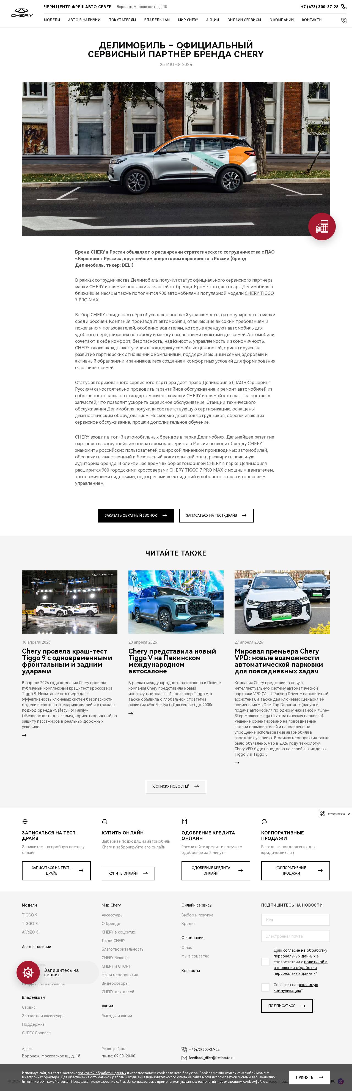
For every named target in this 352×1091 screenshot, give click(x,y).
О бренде (111, 923)
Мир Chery (188, 20)
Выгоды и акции (117, 1016)
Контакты (312, 20)
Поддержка (33, 1024)
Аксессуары (112, 915)
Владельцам (157, 20)
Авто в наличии (84, 20)
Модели (52, 20)
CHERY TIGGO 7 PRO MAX (196, 470)
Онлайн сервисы (244, 20)
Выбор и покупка (197, 915)
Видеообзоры (115, 983)
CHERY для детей (118, 992)
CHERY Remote (115, 958)
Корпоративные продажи (291, 870)
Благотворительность (123, 949)
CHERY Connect (36, 1033)
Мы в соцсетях (195, 956)
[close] (349, 814)
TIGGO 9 (29, 915)
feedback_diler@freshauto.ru (212, 1058)
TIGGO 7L (31, 923)
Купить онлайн (123, 873)
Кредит (189, 923)
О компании (282, 20)
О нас (187, 947)
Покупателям (122, 20)
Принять (304, 1077)
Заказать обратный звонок (131, 516)
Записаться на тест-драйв (211, 516)
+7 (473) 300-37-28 (204, 1050)
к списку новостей (171, 786)
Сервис (28, 1007)
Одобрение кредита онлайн (211, 870)
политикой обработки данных (102, 1073)
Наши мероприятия (120, 975)
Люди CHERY (113, 940)
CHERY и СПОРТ (116, 966)
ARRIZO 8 (30, 932)
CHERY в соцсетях (118, 932)
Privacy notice (336, 813)
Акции (212, 20)
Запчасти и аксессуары (43, 1016)
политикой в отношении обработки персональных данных (301, 968)
